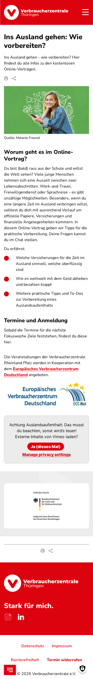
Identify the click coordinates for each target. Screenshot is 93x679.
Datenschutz (32, 646)
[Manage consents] (82, 668)
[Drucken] (6, 78)
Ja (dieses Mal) (46, 446)
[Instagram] (7, 616)
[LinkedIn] (20, 616)
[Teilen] (14, 78)
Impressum (62, 646)
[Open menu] (10, 670)
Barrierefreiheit (25, 660)
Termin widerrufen (64, 660)
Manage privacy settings (46, 454)
